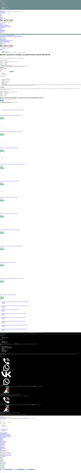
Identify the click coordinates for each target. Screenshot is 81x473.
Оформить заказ (5, 342)
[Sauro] (1, 24)
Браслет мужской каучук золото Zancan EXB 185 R (9, 147)
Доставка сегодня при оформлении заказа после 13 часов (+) (12, 66)
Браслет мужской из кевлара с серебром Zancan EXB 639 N (11, 131)
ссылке (34, 386)
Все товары (2, 38)
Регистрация (4, 3)
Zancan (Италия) (3, 27)
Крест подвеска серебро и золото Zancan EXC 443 (9, 213)
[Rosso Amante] (2, 23)
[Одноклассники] (1, 100)
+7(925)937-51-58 (3, 12)
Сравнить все (15, 102)
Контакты (3, 7)
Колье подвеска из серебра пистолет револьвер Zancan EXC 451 (12, 278)
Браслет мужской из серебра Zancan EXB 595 (8, 294)
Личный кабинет (5, 341)
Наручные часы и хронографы (7, 347)
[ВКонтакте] (0, 100)
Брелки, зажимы (5, 350)
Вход (3, 2)
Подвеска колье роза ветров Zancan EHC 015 (8, 262)
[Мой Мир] (2, 100)
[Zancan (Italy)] (2, 18)
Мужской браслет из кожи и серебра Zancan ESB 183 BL (10, 229)
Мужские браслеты (5, 346)
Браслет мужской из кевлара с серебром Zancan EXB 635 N (11, 115)
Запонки (3, 349)
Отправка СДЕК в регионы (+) (6, 65)
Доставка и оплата (5, 337)
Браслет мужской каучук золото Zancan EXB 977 (9, 197)
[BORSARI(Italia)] (6, 22)
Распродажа (4, 351)
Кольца (3, 348)
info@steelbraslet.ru (31, 332)
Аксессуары (2, 465)
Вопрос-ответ (4, 8)
